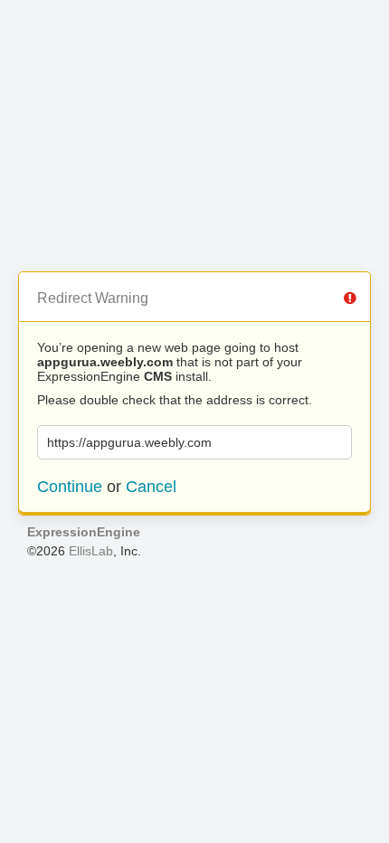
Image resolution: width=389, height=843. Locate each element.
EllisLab (91, 551)
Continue (69, 487)
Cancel (151, 487)
